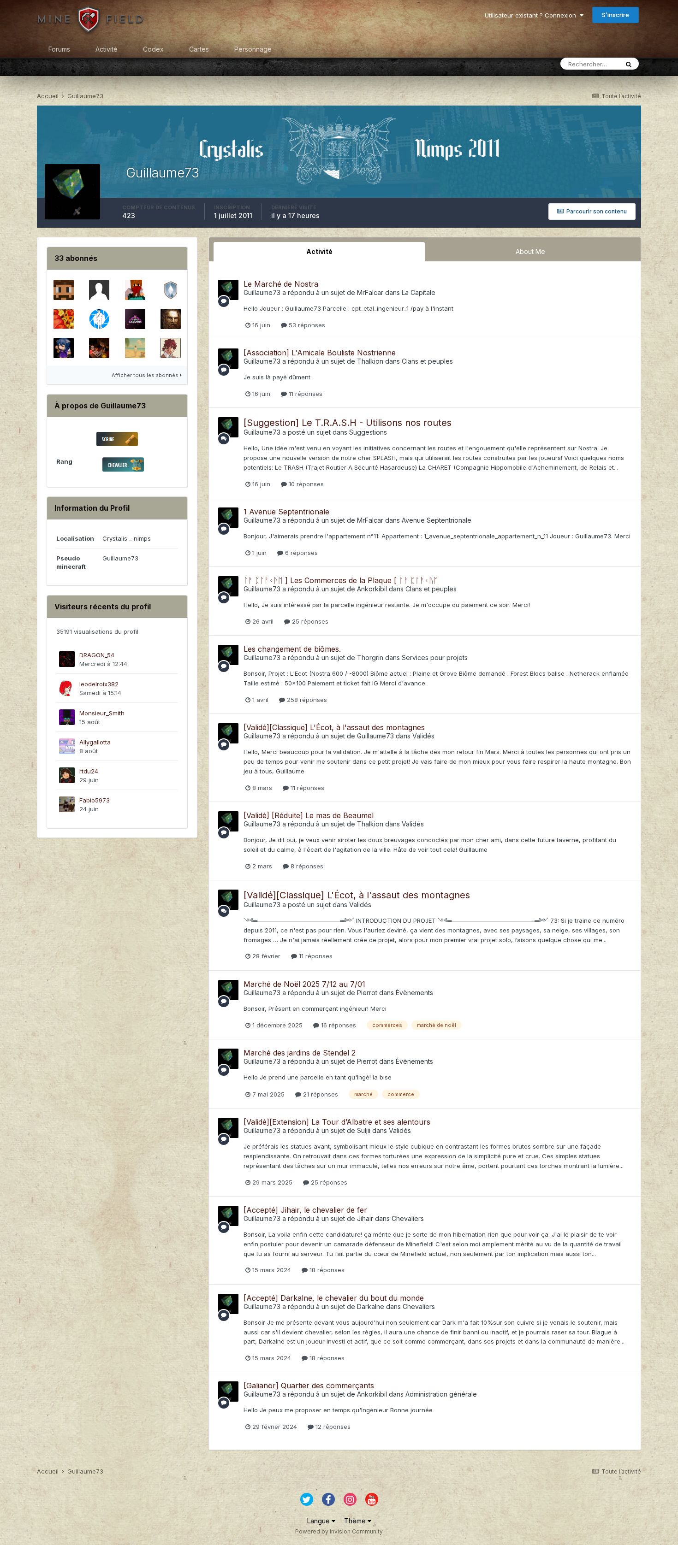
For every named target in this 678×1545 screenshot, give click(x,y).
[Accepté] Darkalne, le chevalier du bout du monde (334, 1298)
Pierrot (367, 993)
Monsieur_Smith (102, 713)
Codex (153, 49)
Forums (59, 49)
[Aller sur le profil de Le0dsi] (99, 290)
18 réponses (326, 1270)
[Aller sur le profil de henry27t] (135, 290)
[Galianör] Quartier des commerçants (309, 1385)
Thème (356, 1521)
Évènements (414, 993)
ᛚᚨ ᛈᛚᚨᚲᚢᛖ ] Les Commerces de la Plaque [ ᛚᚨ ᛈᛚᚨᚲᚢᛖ (341, 580)
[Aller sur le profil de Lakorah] (135, 348)
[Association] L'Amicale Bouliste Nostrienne (320, 352)
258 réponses (306, 699)
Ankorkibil (372, 589)
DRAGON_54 (96, 655)
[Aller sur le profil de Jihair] (99, 348)
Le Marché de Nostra (281, 284)
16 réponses (337, 1025)
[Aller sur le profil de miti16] (171, 348)
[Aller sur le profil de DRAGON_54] (67, 659)
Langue (319, 1521)
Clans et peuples (427, 361)
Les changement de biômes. (292, 649)
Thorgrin (370, 657)
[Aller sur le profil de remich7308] (171, 290)
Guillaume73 (262, 292)
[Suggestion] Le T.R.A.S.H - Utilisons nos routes (348, 422)
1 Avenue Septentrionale (286, 511)
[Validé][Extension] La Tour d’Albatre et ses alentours (337, 1121)
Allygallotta (95, 742)
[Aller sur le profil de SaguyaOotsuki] (64, 348)
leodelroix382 (99, 684)
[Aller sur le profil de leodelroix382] (67, 688)
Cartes (199, 49)
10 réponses (305, 484)
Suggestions (368, 432)
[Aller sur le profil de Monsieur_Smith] (67, 717)
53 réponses (306, 325)
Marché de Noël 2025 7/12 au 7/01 (304, 984)
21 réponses (319, 1094)
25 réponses (309, 621)
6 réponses (300, 552)
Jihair (365, 1218)
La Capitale (418, 292)
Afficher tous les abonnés (146, 375)
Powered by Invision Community (339, 1531)
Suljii (363, 1130)
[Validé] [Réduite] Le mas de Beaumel (309, 815)
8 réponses (306, 866)
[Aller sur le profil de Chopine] (171, 319)
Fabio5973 (94, 800)
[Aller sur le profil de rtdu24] (67, 775)
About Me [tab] (530, 251)
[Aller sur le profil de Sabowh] (135, 319)
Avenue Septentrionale (436, 520)
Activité (106, 49)
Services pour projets (435, 657)
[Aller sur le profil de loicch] (99, 319)
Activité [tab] (319, 251)
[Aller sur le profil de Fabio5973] (67, 804)
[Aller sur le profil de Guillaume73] (228, 290)
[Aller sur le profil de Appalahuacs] (64, 319)
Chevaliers (408, 1218)
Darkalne (370, 1306)
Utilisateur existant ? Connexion (532, 15)
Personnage (253, 49)
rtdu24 (88, 771)
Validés (423, 736)
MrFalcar (371, 292)
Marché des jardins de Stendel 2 (300, 1052)
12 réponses (332, 1426)
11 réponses (304, 393)
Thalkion (370, 361)
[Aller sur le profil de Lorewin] (64, 290)
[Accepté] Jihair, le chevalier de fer (305, 1210)
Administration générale (441, 1394)
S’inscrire (615, 14)
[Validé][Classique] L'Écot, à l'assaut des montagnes (334, 727)
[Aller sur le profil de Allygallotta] (67, 746)
